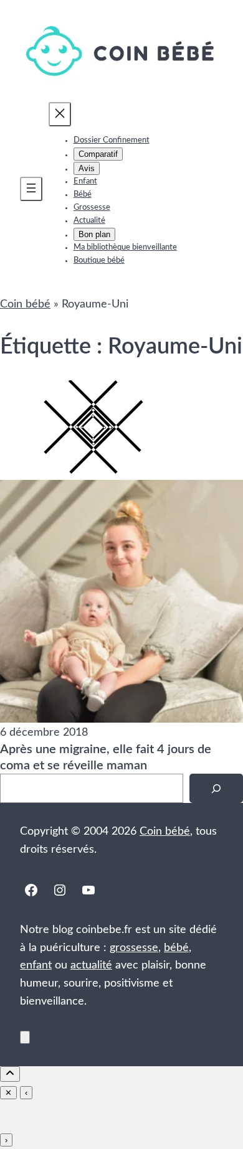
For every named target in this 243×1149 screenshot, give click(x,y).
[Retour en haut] (25, 1037)
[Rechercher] (216, 788)
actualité (91, 965)
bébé (176, 948)
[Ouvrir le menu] (31, 189)
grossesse (134, 948)
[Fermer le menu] (60, 114)
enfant (36, 965)
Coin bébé (25, 304)
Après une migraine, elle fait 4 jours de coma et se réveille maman (105, 757)
